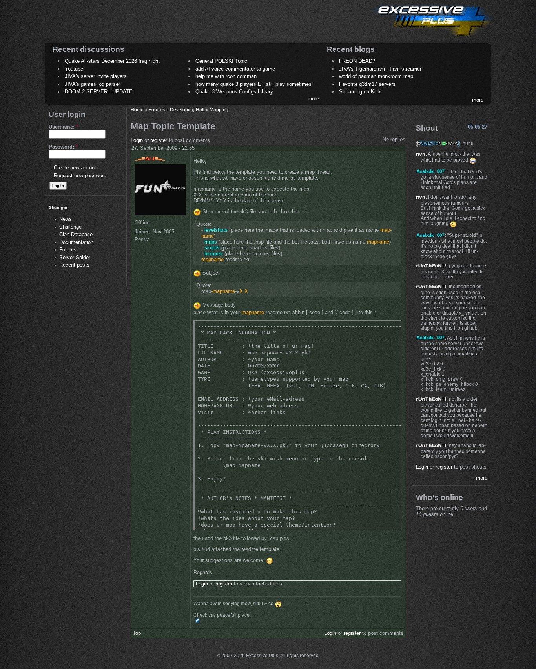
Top (137, 633)
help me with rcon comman (226, 76)
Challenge (70, 227)
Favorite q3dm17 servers (367, 84)
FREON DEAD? (357, 61)
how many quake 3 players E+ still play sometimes (253, 84)
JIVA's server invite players (96, 76)
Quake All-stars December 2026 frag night (112, 61)
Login (137, 140)
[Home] (431, 37)
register (158, 140)
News (65, 219)
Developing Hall (187, 109)
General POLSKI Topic (221, 61)
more (313, 99)
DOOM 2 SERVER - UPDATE (99, 92)
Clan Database (76, 234)
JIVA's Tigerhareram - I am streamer (380, 69)
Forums (68, 250)
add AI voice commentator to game (235, 69)
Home (137, 109)
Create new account (76, 168)
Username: (63, 127)
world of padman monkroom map (376, 76)
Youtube (74, 69)
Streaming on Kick (360, 92)
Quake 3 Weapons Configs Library (234, 92)
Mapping (219, 109)
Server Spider (74, 257)
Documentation (76, 242)
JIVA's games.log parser (92, 84)
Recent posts (74, 265)
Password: (63, 147)
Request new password (80, 175)
